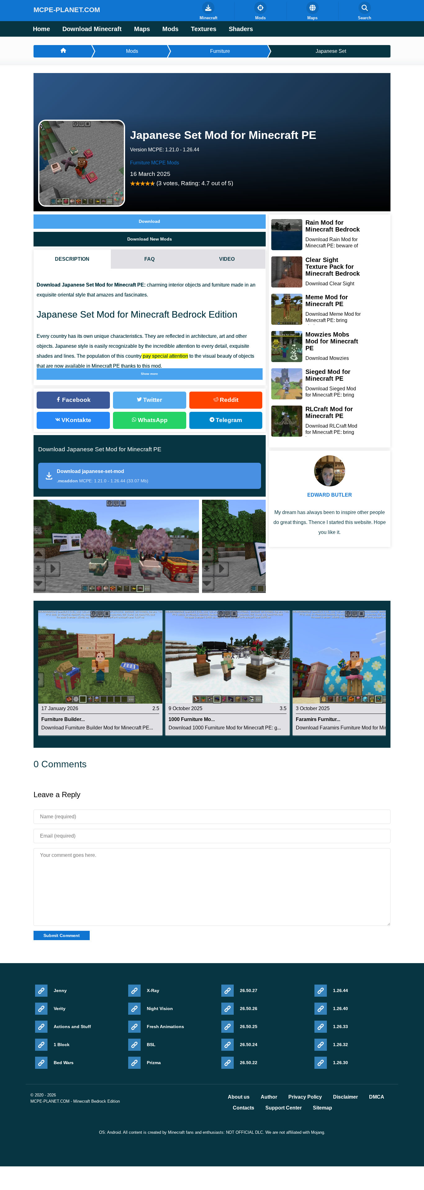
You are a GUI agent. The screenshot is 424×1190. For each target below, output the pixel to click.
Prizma (154, 1062)
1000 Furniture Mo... (192, 719)
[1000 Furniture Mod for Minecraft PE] (227, 656)
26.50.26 (248, 1008)
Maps (142, 28)
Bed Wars (64, 1062)
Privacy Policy (305, 1097)
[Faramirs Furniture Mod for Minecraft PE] (355, 656)
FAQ (149, 259)
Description (72, 259)
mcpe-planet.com (67, 10)
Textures (203, 28)
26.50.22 (248, 1062)
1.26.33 (340, 1026)
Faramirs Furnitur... (318, 719)
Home (41, 28)
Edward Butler (329, 495)
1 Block (62, 1044)
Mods (170, 28)
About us (239, 1097)
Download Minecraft (92, 28)
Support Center (283, 1107)
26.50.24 (248, 1044)
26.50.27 (248, 990)
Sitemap (322, 1107)
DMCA (376, 1097)
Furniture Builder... (63, 719)
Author (269, 1097)
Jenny (60, 990)
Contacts (243, 1107)
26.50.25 (248, 1026)
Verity (59, 1008)
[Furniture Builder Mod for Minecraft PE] (100, 656)
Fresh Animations (165, 1026)
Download (149, 221)
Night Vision (160, 1008)
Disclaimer (345, 1097)
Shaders (241, 28)
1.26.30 (340, 1062)
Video (227, 259)
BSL (151, 1044)
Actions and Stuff (72, 1026)
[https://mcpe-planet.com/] (62, 51)
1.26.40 (340, 1008)
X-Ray (153, 990)
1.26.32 (340, 1044)
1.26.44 (340, 990)
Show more (149, 373)
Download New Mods (149, 239)
